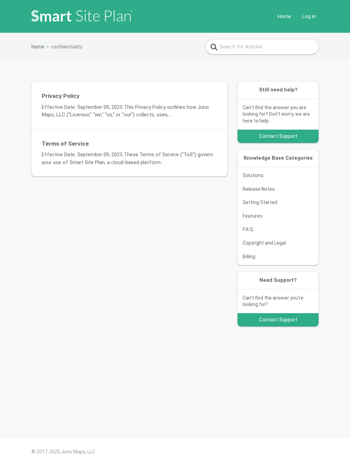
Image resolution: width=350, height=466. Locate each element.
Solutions (253, 175)
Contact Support (278, 136)
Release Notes (259, 189)
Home (284, 16)
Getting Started (260, 202)
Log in (309, 16)
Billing (249, 256)
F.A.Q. (248, 229)
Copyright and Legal (264, 243)
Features (252, 216)
